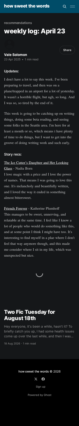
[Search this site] (64, 6)
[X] (35, 379)
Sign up (40, 386)
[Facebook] (43, 379)
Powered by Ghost (39, 395)
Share (67, 50)
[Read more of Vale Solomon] (9, 44)
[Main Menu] (72, 6)
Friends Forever (15, 208)
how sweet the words (27, 6)
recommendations (18, 23)
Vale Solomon (15, 55)
